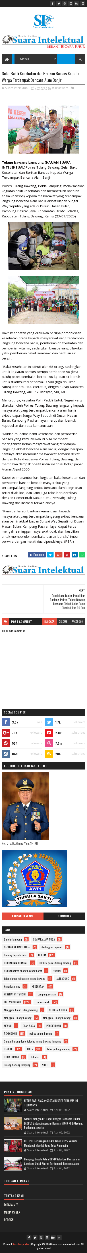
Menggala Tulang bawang (17, 1018)
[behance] (76, 3)
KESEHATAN (38, 986)
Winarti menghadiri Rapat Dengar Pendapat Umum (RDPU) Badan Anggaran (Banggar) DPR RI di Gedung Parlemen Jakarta (53, 1123)
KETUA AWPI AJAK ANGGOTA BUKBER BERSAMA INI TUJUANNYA (51, 1102)
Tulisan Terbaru (23, 916)
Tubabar (35, 1057)
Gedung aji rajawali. (52, 947)
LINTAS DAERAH (12, 1002)
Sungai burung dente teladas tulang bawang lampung (32, 1041)
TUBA (30, 1049)
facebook (77, 621)
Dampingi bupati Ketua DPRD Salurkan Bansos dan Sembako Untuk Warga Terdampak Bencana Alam (52, 1161)
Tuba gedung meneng (58, 1049)
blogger (49, 621)
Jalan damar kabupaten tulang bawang (24, 978)
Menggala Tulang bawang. (57, 1018)
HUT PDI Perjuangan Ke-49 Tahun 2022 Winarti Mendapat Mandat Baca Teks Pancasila (50, 1143)
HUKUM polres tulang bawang (55, 963)
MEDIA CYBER (12, 1212)
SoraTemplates (20, 1244)
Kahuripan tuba (12, 986)
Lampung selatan (47, 994)
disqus (63, 621)
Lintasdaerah (43, 1002)
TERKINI (8, 1049)
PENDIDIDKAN (53, 1026)
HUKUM (42, 955)
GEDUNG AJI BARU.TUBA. (17, 947)
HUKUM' (57, 971)
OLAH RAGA (29, 1026)
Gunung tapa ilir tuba (15, 955)
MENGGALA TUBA (58, 1010)
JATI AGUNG (62, 978)
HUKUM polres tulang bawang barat (23, 971)
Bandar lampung (13, 939)
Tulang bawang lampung (17, 1065)
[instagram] (70, 3)
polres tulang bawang (40, 1033)
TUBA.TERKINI (11, 1057)
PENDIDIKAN (10, 1033)
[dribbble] (64, 3)
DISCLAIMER (11, 1204)
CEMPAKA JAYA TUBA (44, 939)
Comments (64, 916)
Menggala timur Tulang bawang (21, 1010)
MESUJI (8, 1026)
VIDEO (45, 1065)
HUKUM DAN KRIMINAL (16, 963)
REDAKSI (9, 1219)
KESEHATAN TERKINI (15, 994)
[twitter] (58, 3)
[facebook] (52, 3)
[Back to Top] (59, 1237)
